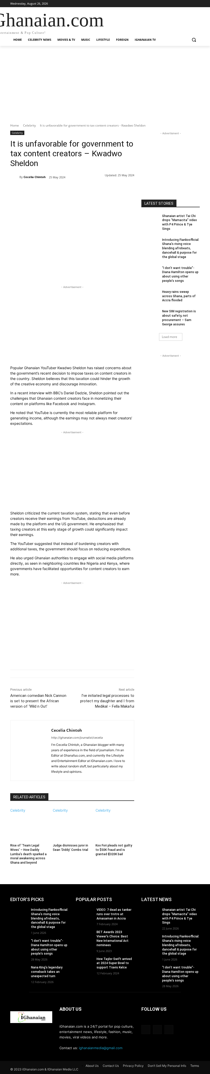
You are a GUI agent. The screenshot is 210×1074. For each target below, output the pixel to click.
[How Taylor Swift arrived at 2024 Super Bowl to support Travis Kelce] (84, 963)
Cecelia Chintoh (35, 177)
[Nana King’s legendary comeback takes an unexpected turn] (19, 971)
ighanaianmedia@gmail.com (100, 1048)
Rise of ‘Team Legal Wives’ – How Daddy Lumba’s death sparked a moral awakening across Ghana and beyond (28, 854)
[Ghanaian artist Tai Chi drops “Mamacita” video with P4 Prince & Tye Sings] (150, 220)
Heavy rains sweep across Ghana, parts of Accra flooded (179, 296)
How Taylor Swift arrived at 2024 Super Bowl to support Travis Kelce (114, 963)
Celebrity (29, 125)
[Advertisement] (105, 87)
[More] (104, 190)
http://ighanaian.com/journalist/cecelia (77, 737)
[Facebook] (183, 4)
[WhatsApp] (81, 190)
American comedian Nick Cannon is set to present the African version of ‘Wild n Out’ (38, 701)
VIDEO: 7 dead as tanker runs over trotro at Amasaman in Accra (114, 914)
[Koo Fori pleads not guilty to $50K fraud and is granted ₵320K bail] (115, 826)
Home (14, 125)
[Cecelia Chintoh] (14, 177)
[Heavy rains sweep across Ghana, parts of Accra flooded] (150, 296)
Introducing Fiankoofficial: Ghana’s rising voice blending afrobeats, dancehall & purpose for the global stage (180, 248)
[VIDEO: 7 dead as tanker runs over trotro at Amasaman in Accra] (84, 914)
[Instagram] (190, 4)
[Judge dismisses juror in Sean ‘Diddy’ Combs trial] (72, 826)
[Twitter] (197, 4)
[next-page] (11, 869)
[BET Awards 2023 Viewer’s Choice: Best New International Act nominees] (84, 936)
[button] (194, 40)
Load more (169, 337)
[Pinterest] (69, 190)
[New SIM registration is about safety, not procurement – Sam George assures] (150, 315)
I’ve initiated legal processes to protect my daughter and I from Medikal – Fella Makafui (107, 701)
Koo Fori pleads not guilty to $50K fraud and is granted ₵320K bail (114, 850)
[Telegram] (93, 190)
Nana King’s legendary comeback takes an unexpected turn (46, 972)
